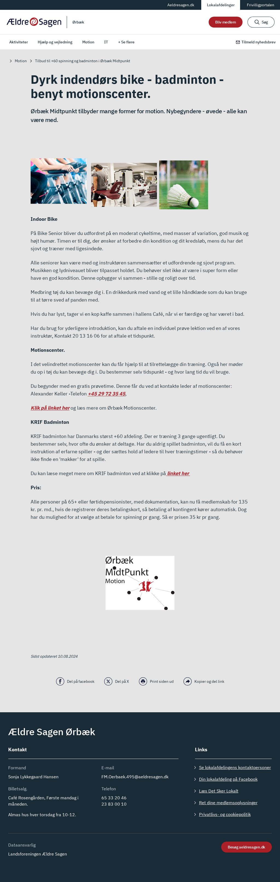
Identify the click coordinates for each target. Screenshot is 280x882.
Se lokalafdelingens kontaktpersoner (235, 767)
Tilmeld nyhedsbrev (258, 42)
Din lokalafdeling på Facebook (228, 779)
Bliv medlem (225, 22)
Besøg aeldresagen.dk (246, 847)
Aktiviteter (18, 42)
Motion (88, 42)
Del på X (122, 681)
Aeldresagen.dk (180, 4)
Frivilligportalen (260, 4)
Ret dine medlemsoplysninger (228, 802)
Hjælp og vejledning (55, 42)
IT (106, 42)
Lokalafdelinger (221, 4)
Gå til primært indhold (27, 4)
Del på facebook (80, 681)
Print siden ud (162, 681)
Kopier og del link (209, 681)
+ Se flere (126, 42)
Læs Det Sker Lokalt (218, 791)
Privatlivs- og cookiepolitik (225, 814)
